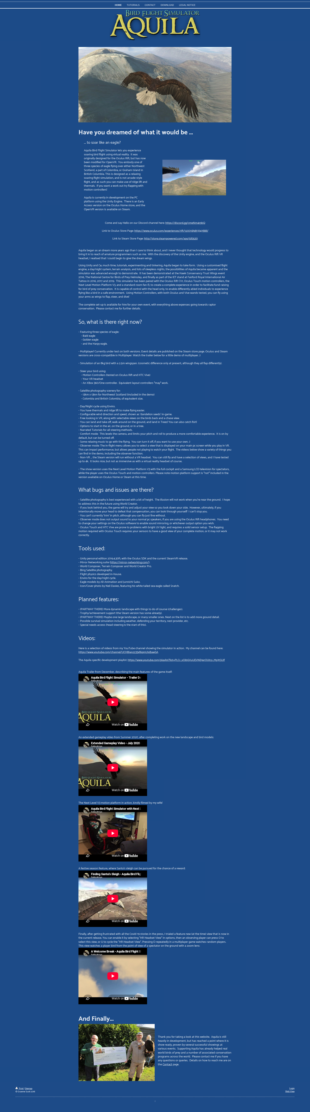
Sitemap (28, 1089)
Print (21, 1089)
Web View (289, 1091)
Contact (167, 1064)
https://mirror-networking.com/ (129, 562)
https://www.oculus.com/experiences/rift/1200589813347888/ (171, 231)
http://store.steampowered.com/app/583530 (171, 238)
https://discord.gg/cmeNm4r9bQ (185, 223)
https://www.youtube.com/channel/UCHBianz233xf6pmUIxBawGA (118, 652)
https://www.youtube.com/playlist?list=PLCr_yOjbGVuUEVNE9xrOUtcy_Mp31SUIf (176, 660)
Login (291, 1088)
